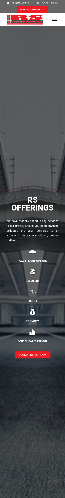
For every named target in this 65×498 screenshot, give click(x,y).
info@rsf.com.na (21, 2)
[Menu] (54, 19)
